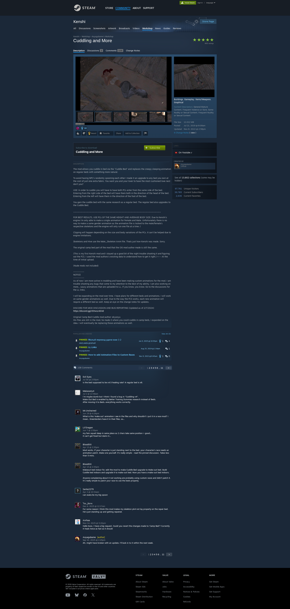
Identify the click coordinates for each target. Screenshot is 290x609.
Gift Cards (140, 601)
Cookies (186, 596)
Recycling (166, 596)
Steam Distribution (144, 596)
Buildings (178, 99)
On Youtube (185, 152)
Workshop (86, 36)
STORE (109, 8)
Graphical (178, 102)
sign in (200, 3)
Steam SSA (140, 586)
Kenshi (76, 36)
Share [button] (118, 133)
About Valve (168, 581)
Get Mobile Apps (216, 586)
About (137, 8)
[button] (85, 117)
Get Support (214, 591)
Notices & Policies (191, 591)
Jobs (164, 586)
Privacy (186, 581)
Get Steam (214, 581)
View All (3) (166, 334)
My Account (215, 596)
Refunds (187, 601)
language (209, 3)
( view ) (192, 132)
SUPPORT (148, 8)
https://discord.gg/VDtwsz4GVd (88, 311)
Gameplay (189, 99)
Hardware (166, 591)
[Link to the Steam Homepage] (85, 10)
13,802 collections (191, 177)
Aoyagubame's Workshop (102, 36)
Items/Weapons (203, 99)
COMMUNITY (122, 8)
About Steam (142, 581)
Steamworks (141, 591)
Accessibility (188, 586)
